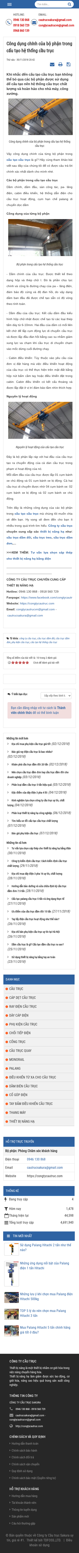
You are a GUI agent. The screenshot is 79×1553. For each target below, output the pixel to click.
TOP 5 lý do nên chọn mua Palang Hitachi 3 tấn (43, 1313)
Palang (14, 1068)
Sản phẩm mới (20, 1516)
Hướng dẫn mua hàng (24, 1496)
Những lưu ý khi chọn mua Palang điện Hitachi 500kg (46, 1296)
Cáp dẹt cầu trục (22, 998)
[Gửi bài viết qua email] (52, 64)
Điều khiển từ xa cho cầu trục (32, 1077)
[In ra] (61, 64)
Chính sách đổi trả (23, 1457)
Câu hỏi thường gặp (23, 1523)
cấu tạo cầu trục (18, 159)
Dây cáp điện (18, 1015)
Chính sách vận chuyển (25, 1464)
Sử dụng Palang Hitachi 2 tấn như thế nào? (45, 1247)
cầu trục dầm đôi (19, 537)
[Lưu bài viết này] (69, 64)
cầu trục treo (42, 537)
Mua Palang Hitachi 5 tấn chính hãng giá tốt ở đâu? (45, 1329)
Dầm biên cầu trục (23, 1086)
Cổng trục (17, 1042)
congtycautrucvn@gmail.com (35, 609)
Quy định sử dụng (22, 1471)
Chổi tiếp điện (20, 1033)
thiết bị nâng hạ (52, 531)
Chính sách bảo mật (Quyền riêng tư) (34, 1478)
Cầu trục (16, 989)
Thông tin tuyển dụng (24, 1510)
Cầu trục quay (20, 1051)
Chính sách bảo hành (24, 1450)
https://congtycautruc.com (37, 603)
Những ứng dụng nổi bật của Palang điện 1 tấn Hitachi (44, 1265)
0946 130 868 (36, 1159)
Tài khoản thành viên (24, 1503)
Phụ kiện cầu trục (23, 1024)
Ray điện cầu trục (23, 1007)
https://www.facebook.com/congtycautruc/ (48, 597)
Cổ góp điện (18, 1095)
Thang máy (17, 1113)
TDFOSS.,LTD (51, 1540)
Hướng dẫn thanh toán (25, 1443)
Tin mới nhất (22, 1236)
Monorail (16, 1060)
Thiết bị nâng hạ (22, 1121)
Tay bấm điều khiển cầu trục (31, 1104)
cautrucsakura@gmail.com (25, 615)
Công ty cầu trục (60, 525)
